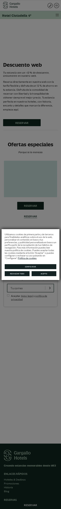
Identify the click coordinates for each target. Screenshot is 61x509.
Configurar (30, 267)
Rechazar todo (17, 274)
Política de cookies (27, 258)
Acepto (44, 274)
